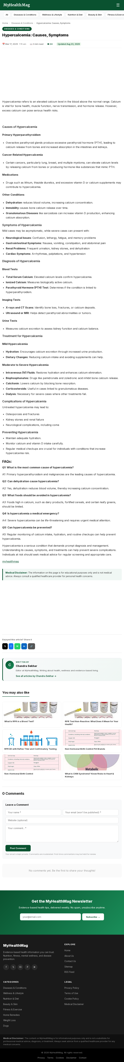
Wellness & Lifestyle (52, 14)
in (24, 646)
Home (5, 23)
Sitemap (68, 966)
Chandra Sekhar (26, 666)
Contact (82, 1058)
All (7, 14)
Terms (50, 1058)
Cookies (60, 1058)
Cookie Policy (71, 998)
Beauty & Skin (95, 14)
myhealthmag (10, 561)
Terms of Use (71, 993)
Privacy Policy (71, 988)
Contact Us (70, 961)
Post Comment (18, 848)
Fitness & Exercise (12, 1009)
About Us (69, 956)
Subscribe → (93, 917)
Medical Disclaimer (74, 1004)
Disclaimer (71, 1058)
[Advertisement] (62, 73)
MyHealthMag (16, 5)
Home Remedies (11, 1015)
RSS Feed (69, 972)
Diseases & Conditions (25, 14)
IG (20, 967)
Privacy (41, 1058)
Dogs (6, 1025)
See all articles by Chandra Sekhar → (36, 676)
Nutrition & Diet (75, 14)
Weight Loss (9, 1020)
